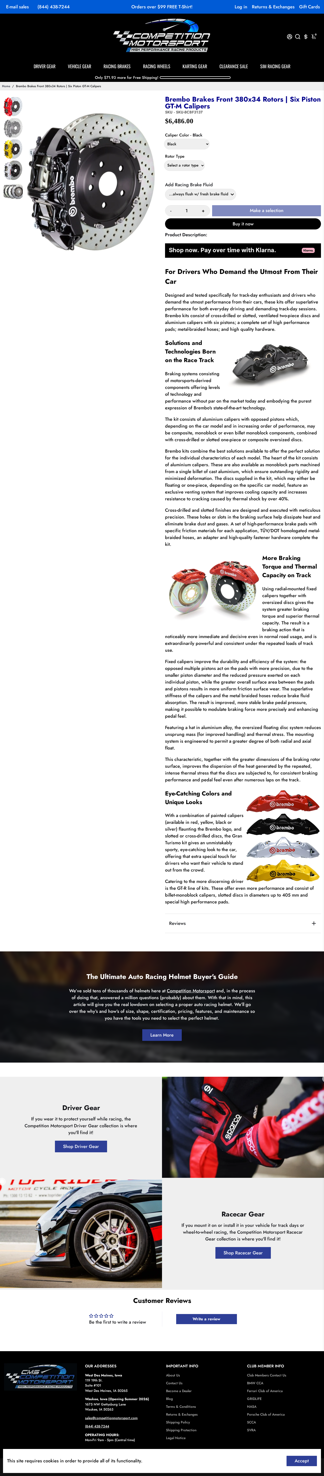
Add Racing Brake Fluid (189, 184)
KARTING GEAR (195, 66)
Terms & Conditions (181, 1406)
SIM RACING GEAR (275, 66)
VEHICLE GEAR (79, 66)
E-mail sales (17, 7)
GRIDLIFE (254, 1398)
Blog (169, 1398)
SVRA (251, 1430)
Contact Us (174, 1383)
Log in (241, 7)
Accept (302, 1461)
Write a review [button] (206, 1319)
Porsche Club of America (266, 1414)
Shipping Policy (178, 1422)
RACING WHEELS (156, 66)
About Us (173, 1375)
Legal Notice (176, 1438)
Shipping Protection (181, 1430)
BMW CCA (255, 1383)
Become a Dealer (179, 1391)
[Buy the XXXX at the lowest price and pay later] (243, 255)
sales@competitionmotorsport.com (111, 1418)
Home (6, 86)
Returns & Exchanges (273, 7)
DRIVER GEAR (44, 66)
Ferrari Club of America (265, 1391)
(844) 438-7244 (53, 7)
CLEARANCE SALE (233, 66)
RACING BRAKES (117, 66)
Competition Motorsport (191, 991)
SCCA (251, 1422)
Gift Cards (309, 7)
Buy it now (243, 224)
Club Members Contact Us (266, 1375)
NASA (251, 1406)
